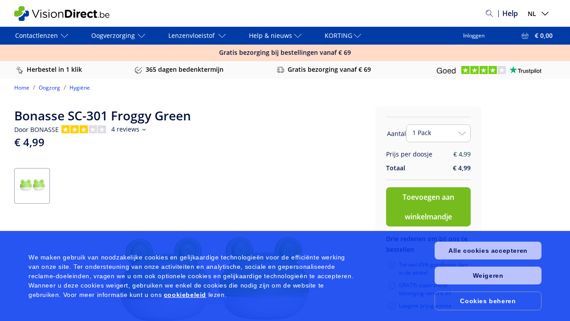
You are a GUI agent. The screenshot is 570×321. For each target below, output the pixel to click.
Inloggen (473, 35)
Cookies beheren (488, 301)
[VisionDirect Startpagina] (67, 13)
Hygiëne (79, 87)
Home (21, 87)
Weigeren (488, 275)
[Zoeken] (489, 13)
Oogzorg (49, 87)
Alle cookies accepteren (488, 250)
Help (510, 13)
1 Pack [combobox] (421, 132)
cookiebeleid (185, 294)
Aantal (396, 133)
